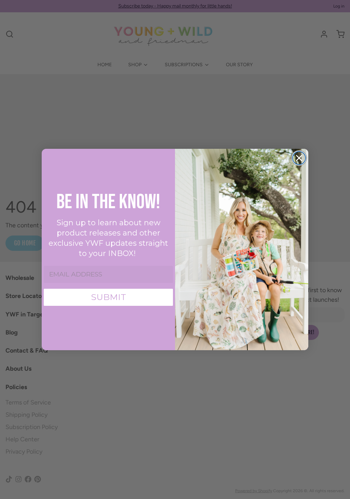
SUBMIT (108, 297)
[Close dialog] (299, 158)
